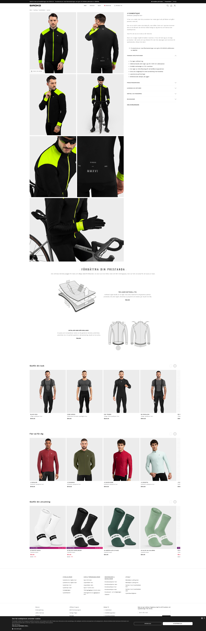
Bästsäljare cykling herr (132, 582)
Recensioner (131, 99)
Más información (16, 624)
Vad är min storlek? (37, 71)
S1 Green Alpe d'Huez (111, 550)
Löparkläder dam (88, 585)
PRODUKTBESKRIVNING (133, 82)
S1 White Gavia (35, 550)
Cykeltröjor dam (67, 587)
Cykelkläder (67, 577)
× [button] (204, 618)
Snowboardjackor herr (111, 581)
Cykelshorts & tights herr (70, 580)
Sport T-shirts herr (89, 587)
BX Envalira (145, 414)
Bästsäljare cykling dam (132, 580)
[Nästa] (174, 365)
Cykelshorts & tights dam (70, 582)
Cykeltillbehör (66, 592)
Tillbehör (107, 594)
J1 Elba (180, 482)
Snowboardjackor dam (111, 584)
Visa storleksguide (133, 104)
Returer (37, 607)
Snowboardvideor (110, 615)
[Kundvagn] (171, 6)
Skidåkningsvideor (110, 612)
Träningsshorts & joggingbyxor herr (92, 593)
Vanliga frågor (73, 612)
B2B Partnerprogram (75, 610)
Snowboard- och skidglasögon (113, 592)
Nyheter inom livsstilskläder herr (133, 585)
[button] (71, 626)
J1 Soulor (33, 482)
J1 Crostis (144, 482)
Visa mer (127, 299)
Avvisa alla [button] (148, 623)
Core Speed (71, 414)
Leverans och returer (134, 88)
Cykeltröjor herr (67, 585)
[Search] (167, 5)
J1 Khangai (71, 482)
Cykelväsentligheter (131, 593)
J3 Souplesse (108, 482)
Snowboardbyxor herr (111, 587)
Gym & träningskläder (92, 577)
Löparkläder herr (88, 582)
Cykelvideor (108, 610)
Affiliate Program (74, 607)
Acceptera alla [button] (177, 623)
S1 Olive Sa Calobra (148, 550)
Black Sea (33, 414)
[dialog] (103, 623)
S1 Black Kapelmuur (74, 550)
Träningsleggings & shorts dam (92, 590)
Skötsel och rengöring (134, 93)
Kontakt (72, 615)
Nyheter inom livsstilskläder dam (133, 590)
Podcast (37, 615)
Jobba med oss (39, 612)
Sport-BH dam (88, 580)
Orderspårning (39, 610)
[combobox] (202, 618)
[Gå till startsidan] (35, 5)
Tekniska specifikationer (135, 55)
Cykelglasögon (66, 590)
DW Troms (107, 414)
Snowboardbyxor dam (111, 589)
